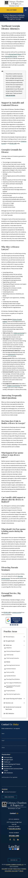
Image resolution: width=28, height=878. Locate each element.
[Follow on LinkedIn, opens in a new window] (18, 839)
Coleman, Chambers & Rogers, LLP (15, 864)
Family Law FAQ (10, 672)
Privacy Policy (17, 868)
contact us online (16, 612)
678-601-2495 (13, 143)
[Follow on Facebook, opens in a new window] (10, 839)
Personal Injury (10, 637)
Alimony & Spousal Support (13, 651)
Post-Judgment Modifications (13, 682)
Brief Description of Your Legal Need (9, 777)
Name (3, 733)
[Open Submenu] (24, 637)
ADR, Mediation (10, 713)
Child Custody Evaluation (12, 658)
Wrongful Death (10, 641)
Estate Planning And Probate (14, 698)
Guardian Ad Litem (11, 675)
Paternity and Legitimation (13, 694)
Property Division (10, 690)
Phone (3, 747)
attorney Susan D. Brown (15, 54)
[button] (25, 10)
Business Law (9, 703)
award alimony (12, 354)
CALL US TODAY (12, 10)
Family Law (9, 645)
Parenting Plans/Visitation (13, 679)
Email (3, 740)
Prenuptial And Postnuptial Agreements (13, 686)
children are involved (19, 333)
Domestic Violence (11, 668)
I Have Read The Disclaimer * (10, 792)
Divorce (8, 661)
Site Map (10, 868)
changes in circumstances (13, 385)
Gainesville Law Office (15, 829)
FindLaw (21, 871)
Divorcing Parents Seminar (13, 665)
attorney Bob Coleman (11, 56)
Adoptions (9, 647)
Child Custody (9, 654)
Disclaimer (5, 789)
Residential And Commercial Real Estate (13, 708)
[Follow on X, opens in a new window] (14, 839)
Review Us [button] (14, 860)
